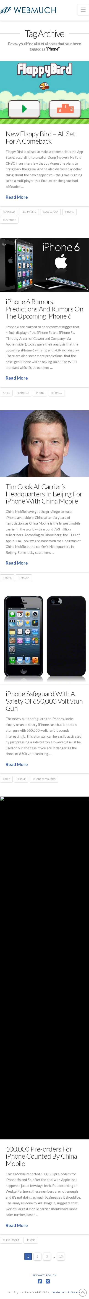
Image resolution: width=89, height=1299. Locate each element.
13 (61, 1256)
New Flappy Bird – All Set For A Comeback (40, 137)
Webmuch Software (67, 1292)
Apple (6, 392)
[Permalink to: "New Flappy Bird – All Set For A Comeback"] (44, 92)
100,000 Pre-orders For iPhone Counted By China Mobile (41, 1156)
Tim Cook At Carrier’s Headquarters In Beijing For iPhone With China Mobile (44, 493)
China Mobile (11, 1240)
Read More (17, 197)
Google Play (50, 211)
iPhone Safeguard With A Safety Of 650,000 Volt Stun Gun (44, 700)
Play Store (9, 220)
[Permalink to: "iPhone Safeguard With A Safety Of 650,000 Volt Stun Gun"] (44, 639)
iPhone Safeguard (44, 779)
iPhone (69, 211)
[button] (83, 9)
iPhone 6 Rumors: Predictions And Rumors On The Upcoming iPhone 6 (44, 308)
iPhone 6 (56, 392)
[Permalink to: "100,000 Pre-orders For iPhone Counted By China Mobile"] (44, 967)
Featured (9, 211)
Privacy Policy (44, 1275)
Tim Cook (24, 577)
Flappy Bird (29, 211)
